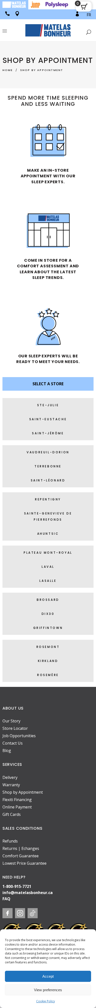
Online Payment (17, 807)
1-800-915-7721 (16, 886)
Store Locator (15, 728)
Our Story (11, 721)
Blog (6, 750)
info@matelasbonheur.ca (27, 892)
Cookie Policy (45, 1001)
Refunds (10, 841)
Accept (48, 976)
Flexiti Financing (17, 799)
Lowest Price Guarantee (24, 863)
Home (7, 70)
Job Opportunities (19, 735)
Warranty (11, 785)
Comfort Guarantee (20, 856)
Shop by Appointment (22, 792)
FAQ (6, 898)
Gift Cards (11, 814)
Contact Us (12, 743)
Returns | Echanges (20, 848)
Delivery (9, 777)
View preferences (48, 990)
